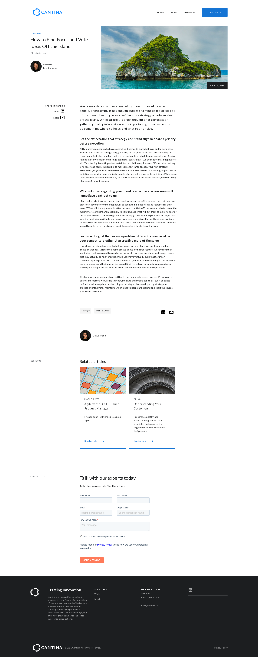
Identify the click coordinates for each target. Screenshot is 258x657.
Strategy (35, 33)
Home (160, 12)
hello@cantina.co (149, 605)
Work (174, 12)
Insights (190, 12)
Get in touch (150, 589)
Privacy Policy (221, 647)
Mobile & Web (103, 311)
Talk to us (215, 12)
